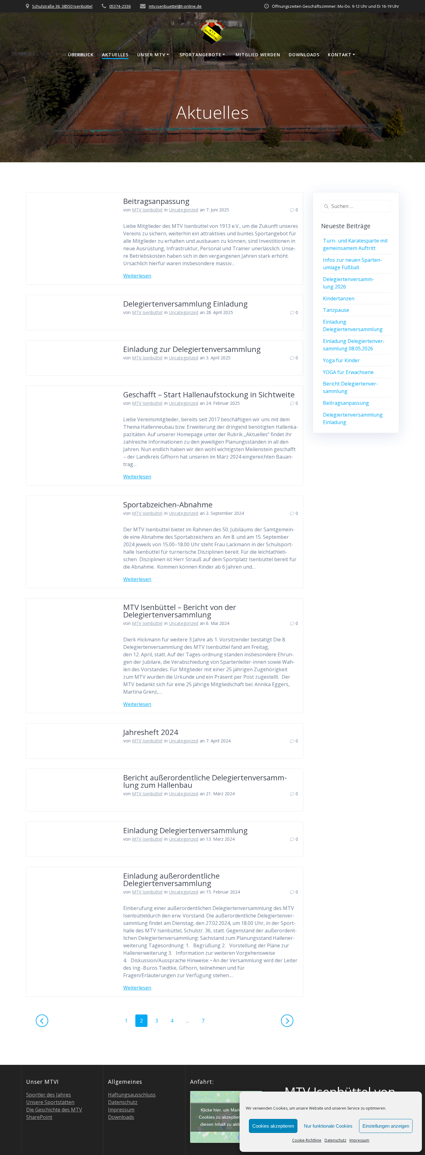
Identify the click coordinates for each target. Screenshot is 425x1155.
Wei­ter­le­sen (137, 275)
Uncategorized (183, 210)
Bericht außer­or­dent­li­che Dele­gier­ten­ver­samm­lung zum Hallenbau (205, 781)
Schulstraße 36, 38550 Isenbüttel (62, 6)
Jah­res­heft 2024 (150, 732)
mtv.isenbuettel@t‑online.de (175, 6)
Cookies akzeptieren (273, 1126)
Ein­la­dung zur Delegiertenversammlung (192, 349)
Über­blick (81, 55)
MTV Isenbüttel (147, 210)
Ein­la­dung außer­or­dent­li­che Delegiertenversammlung (171, 879)
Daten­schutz (335, 1140)
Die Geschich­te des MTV (54, 1109)
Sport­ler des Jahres (48, 1094)
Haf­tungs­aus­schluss (132, 1094)
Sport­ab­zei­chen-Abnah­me (168, 504)
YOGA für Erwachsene (348, 372)
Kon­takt (340, 55)
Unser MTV (151, 55)
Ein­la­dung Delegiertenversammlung (185, 830)
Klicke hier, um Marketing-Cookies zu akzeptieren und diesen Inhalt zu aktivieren (226, 1116)
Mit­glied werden (258, 55)
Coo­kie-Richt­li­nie (306, 1140)
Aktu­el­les (115, 55)
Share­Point (39, 1117)
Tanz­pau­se (336, 310)
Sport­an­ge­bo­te (201, 55)
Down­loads (304, 55)
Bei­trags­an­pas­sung (156, 201)
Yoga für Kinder (341, 360)
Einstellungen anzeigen (385, 1126)
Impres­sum (359, 1140)
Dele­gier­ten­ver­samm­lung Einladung (185, 303)
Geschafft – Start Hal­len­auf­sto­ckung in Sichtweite (209, 394)
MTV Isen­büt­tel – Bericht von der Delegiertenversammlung (179, 611)
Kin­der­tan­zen (338, 298)
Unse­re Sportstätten (50, 1102)
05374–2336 (120, 6)
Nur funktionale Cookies (328, 1126)
